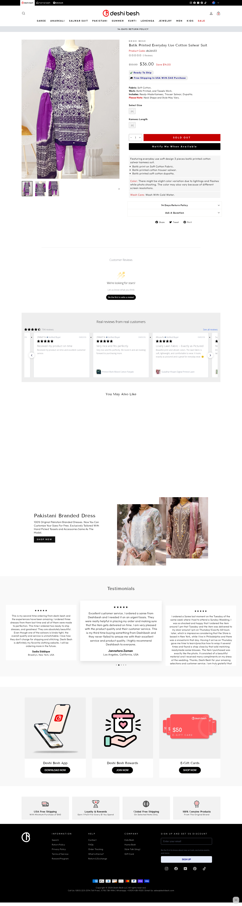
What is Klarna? (96, 854)
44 (132, 111)
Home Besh (130, 844)
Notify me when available (174, 146)
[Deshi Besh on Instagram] (166, 868)
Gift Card (129, 854)
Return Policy (58, 844)
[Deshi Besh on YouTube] (185, 868)
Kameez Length (138, 119)
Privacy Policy (59, 849)
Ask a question (174, 212)
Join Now (122, 770)
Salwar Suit (78, 20)
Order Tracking (95, 849)
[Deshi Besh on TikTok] (204, 868)
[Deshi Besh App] (55, 728)
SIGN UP (186, 859)
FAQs (91, 844)
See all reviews (210, 329)
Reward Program (60, 858)
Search (55, 840)
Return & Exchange (97, 858)
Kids (190, 20)
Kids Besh (129, 840)
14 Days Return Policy (174, 205)
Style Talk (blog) (132, 849)
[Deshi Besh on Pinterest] (194, 868)
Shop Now (44, 539)
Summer (118, 20)
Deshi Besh (137, 41)
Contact (92, 840)
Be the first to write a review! (121, 297)
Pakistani (100, 20)
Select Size (135, 105)
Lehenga (147, 20)
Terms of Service (60, 854)
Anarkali (57, 20)
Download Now (55, 770)
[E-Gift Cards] (189, 728)
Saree (41, 20)
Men (179, 20)
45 (132, 125)
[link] (61, 372)
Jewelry (165, 20)
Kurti (132, 20)
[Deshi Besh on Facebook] (176, 868)
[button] (31, 355)
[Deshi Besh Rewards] (122, 728)
